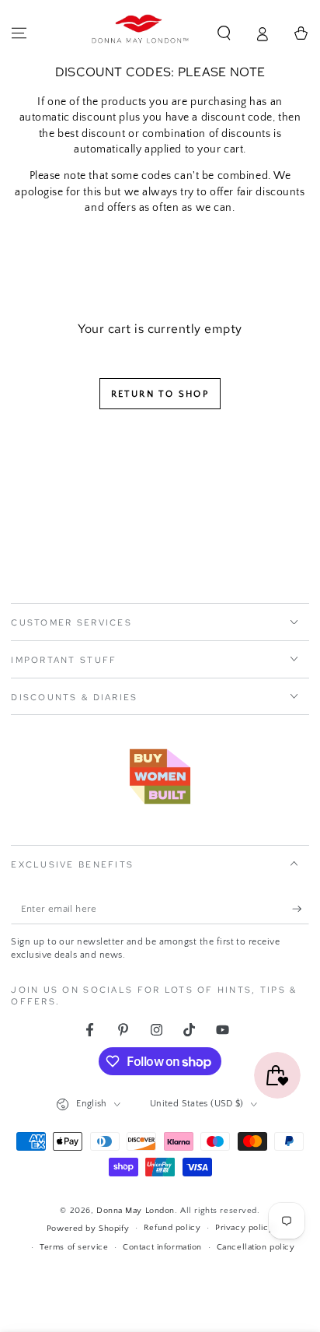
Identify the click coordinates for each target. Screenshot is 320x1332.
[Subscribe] (300, 909)
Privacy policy (244, 1227)
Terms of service (74, 1247)
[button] (224, 33)
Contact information (162, 1247)
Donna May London (135, 1210)
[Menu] (19, 33)
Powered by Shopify (88, 1228)
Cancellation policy (256, 1247)
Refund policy (172, 1227)
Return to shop (160, 394)
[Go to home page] (140, 33)
